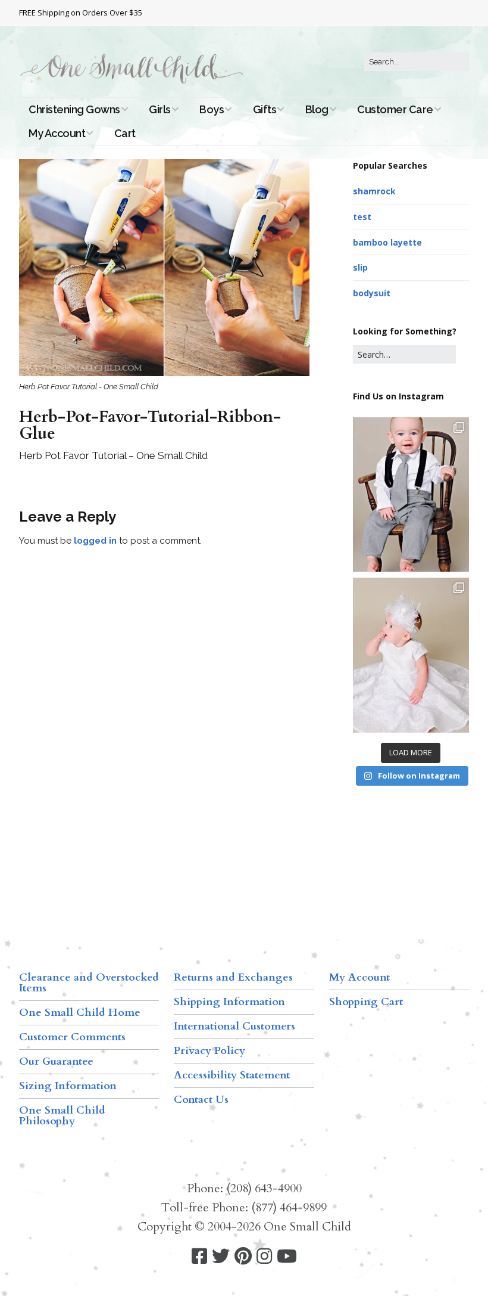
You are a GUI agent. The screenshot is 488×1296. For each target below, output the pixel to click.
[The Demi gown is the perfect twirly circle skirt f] (411, 655)
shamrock (374, 191)
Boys (211, 109)
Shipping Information (229, 1001)
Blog (317, 109)
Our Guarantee (56, 1061)
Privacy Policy (209, 1050)
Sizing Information (68, 1085)
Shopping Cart (366, 1001)
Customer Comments (72, 1037)
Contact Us (201, 1099)
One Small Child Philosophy (62, 1115)
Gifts (265, 109)
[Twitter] (221, 1256)
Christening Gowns (74, 109)
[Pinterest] (243, 1256)
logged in (95, 540)
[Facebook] (199, 1256)
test (362, 216)
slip (360, 267)
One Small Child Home (79, 1012)
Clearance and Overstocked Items (89, 983)
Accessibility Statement (232, 1075)
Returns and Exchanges (233, 977)
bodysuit (371, 293)
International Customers (234, 1026)
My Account (57, 133)
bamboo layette (387, 242)
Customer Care (395, 109)
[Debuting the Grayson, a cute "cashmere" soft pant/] (411, 494)
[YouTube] (287, 1256)
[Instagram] (264, 1256)
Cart (125, 133)
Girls (160, 109)
